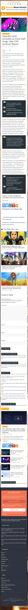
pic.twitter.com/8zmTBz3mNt (13, 110)
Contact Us (3, 582)
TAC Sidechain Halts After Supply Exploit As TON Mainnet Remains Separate (13, 430)
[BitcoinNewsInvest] (2, 14)
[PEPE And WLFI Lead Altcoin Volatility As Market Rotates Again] (5, 472)
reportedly (11, 65)
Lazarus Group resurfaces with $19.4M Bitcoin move (13, 396)
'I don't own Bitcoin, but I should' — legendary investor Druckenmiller (12, 287)
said (18, 130)
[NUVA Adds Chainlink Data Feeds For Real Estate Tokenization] (5, 457)
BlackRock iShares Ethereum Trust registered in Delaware (11, 267)
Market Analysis (4, 565)
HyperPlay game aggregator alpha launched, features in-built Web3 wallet (13, 246)
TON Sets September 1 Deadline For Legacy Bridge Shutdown (18, 466)
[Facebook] (3, 205)
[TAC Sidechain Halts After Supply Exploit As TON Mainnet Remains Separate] (14, 411)
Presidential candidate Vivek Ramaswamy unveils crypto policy (14, 223)
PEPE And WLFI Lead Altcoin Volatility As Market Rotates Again (17, 474)
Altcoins (3, 552)
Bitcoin (2, 555)
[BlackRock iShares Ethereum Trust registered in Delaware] (14, 252)
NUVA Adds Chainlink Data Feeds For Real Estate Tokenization (17, 459)
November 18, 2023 (11, 114)
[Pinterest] (13, 205)
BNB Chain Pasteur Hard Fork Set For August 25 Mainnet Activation (17, 452)
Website (3, 340)
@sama (11, 177)
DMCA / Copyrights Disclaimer (8, 585)
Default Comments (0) (6, 299)
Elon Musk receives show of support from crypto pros (13, 218)
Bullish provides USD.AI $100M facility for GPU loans (13, 393)
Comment (4, 305)
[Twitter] (7, 205)
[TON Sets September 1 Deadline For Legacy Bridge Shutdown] (5, 465)
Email (3, 332)
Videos (2, 591)
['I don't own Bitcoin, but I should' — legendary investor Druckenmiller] (14, 273)
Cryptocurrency (6, 33)
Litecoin (3, 563)
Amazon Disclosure (5, 580)
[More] (16, 205)
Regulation (5, 426)
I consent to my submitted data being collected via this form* (12, 505)
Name (3, 325)
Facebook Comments (16, 299)
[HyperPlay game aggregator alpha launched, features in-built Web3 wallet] (14, 232)
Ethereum (3, 561)
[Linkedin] (10, 205)
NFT (2, 568)
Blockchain (3, 557)
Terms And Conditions (6, 589)
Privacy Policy (4, 587)
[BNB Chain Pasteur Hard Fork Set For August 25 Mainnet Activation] (5, 450)
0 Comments (15, 46)
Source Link (5, 200)
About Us (3, 578)
